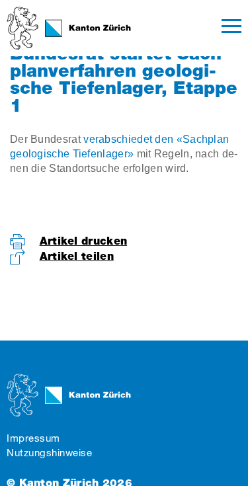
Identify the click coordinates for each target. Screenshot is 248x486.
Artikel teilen (77, 256)
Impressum (33, 438)
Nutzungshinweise (49, 452)
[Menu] (231, 28)
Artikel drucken (84, 241)
